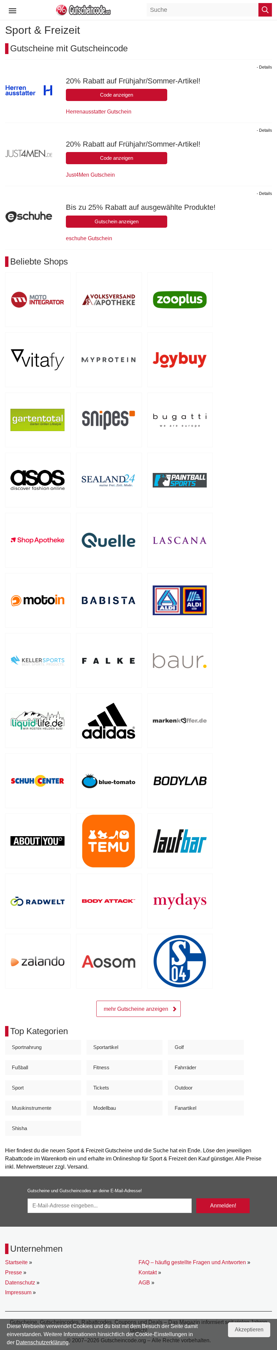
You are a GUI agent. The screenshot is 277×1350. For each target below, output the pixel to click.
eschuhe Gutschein (89, 238)
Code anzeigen (116, 95)
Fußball (20, 1067)
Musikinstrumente (31, 1108)
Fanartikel (185, 1108)
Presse (13, 1272)
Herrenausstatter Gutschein (98, 112)
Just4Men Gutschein (90, 175)
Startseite (16, 1262)
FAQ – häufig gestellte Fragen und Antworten (192, 1262)
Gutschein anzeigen (116, 221)
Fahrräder (185, 1067)
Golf (179, 1047)
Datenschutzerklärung (42, 1342)
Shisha (19, 1128)
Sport (18, 1088)
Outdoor (184, 1088)
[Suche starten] (265, 10)
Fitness (101, 1067)
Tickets (101, 1088)
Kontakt (147, 1272)
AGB (144, 1282)
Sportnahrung (27, 1047)
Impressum (18, 1292)
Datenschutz (20, 1282)
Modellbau (104, 1108)
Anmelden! (223, 1205)
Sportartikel (105, 1047)
